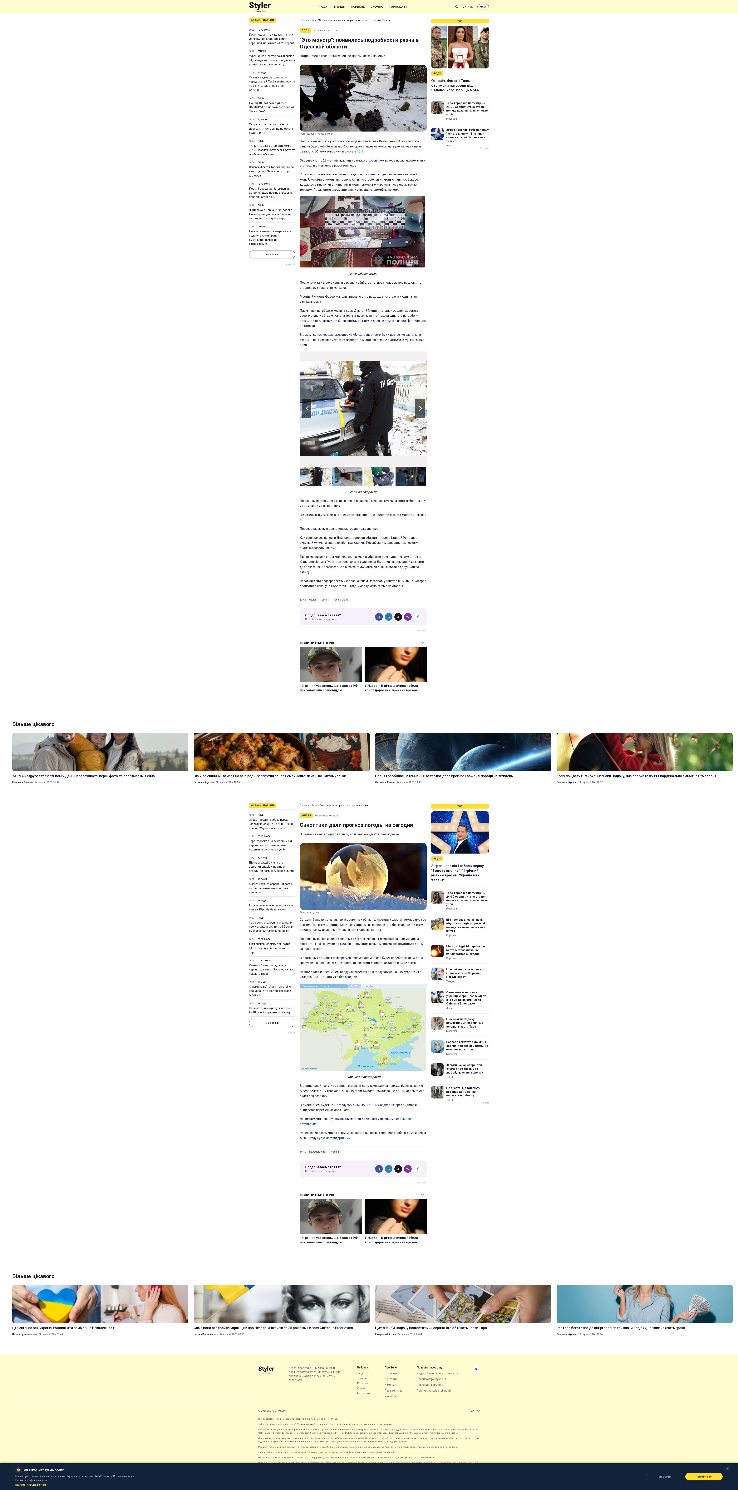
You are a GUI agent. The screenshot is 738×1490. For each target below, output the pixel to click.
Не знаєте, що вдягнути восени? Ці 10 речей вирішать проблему (270, 1010)
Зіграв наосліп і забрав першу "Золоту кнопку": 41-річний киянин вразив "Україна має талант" (467, 135)
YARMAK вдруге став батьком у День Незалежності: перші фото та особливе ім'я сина (272, 150)
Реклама (390, 1396)
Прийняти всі (704, 1476)
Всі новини (272, 254)
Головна (304, 20)
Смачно (377, 6)
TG (388, 616)
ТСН (360, 151)
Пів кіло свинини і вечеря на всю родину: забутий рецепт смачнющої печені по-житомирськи (270, 238)
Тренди (339, 6)
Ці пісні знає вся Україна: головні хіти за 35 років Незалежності (271, 907)
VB (407, 616)
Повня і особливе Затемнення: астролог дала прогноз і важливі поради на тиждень (271, 193)
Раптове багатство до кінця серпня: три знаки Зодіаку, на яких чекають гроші (272, 969)
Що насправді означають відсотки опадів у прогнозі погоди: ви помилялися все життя (271, 867)
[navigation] (363, 408)
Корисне (358, 6)
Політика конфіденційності (434, 1390)
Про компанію (393, 1390)
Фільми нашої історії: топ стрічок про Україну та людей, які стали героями (271, 991)
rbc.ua (483, 7)
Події (313, 20)
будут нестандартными (333, 1138)
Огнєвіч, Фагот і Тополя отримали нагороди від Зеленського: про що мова (271, 171)
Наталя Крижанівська (24, 1334)
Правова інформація (430, 1384)
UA (464, 6)
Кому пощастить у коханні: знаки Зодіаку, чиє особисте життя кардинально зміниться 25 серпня (271, 39)
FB (379, 616)
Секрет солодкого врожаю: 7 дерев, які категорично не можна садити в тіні (271, 129)
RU (472, 6)
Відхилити (665, 1476)
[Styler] (260, 7)
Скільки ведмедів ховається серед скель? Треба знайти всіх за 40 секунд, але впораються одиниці (272, 84)
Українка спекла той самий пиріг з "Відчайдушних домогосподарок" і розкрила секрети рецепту (272, 60)
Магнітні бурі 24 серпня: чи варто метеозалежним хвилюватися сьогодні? (270, 888)
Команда (390, 1384)
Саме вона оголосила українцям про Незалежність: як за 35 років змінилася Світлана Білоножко (271, 927)
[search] (456, 6)
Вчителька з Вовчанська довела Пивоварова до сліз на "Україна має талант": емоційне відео (270, 214)
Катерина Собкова (22, 782)
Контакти (391, 1379)
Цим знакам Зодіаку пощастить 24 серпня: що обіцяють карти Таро (270, 948)
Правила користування (431, 1379)
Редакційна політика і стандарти (437, 1373)
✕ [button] (728, 1468)
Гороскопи (398, 6)
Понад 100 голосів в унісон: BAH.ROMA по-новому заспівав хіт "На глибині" (271, 107)
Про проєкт (392, 1373)
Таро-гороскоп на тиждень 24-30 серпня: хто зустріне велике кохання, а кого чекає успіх (467, 108)
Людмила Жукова (204, 782)
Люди (323, 6)
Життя (314, 805)
